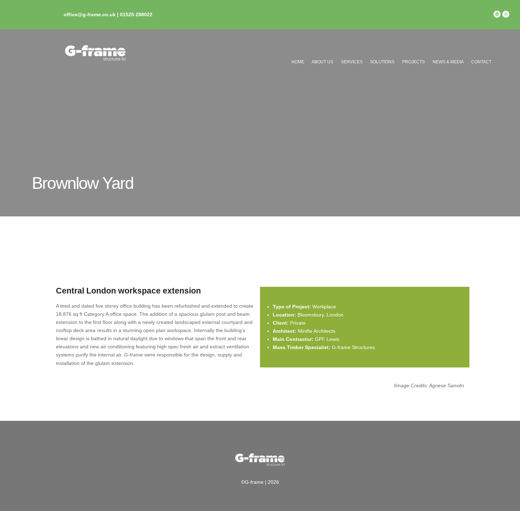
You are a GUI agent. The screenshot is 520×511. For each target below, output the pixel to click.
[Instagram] (505, 14)
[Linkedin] (497, 14)
